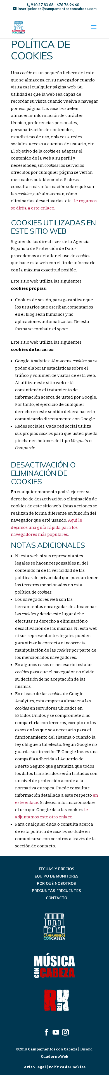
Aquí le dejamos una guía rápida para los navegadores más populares (46, 527)
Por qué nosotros (56, 883)
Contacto (56, 898)
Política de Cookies (67, 1067)
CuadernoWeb (54, 1056)
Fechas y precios (56, 869)
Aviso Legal (35, 1067)
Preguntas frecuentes (56, 890)
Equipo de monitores (57, 876)
